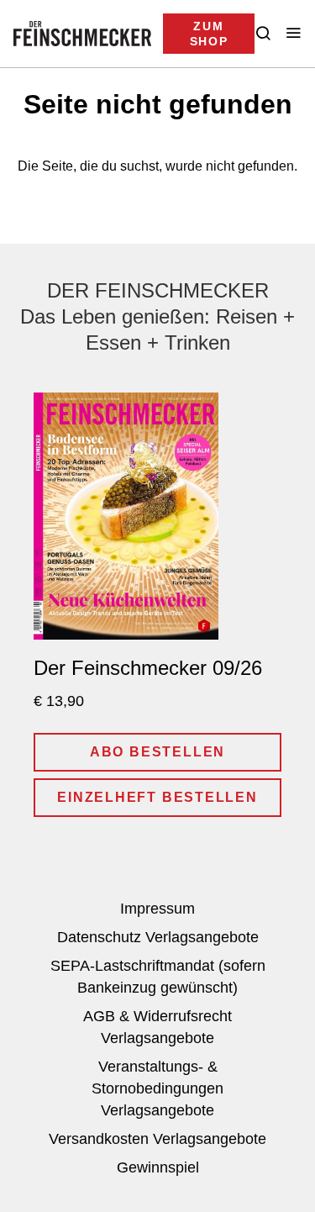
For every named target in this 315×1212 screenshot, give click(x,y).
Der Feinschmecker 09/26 (148, 667)
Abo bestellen (157, 752)
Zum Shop (209, 33)
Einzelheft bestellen (157, 797)
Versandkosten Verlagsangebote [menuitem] (157, 1138)
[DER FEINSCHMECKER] (82, 33)
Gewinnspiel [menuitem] (158, 1167)
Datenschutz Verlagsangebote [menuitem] (158, 937)
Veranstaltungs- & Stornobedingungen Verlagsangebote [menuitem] (157, 1088)
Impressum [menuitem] (157, 908)
